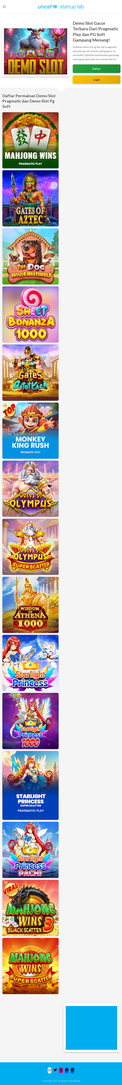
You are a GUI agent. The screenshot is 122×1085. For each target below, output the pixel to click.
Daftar (96, 68)
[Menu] (4, 6)
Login (96, 79)
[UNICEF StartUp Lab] (61, 6)
